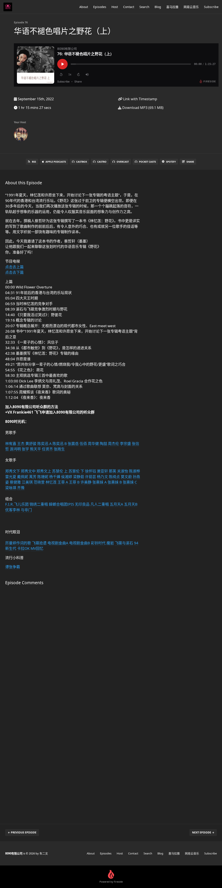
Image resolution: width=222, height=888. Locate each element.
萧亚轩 (102, 471)
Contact (128, 7)
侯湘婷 (66, 476)
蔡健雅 (15, 482)
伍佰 (83, 443)
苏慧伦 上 (60, 471)
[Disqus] (72, 646)
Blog (158, 7)
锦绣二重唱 (38, 504)
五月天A (116, 504)
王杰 (20, 443)
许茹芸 (90, 476)
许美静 (85, 482)
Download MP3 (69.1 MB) (142, 107)
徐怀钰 (90, 471)
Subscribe (211, 7)
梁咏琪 (10, 487)
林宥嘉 (10, 443)
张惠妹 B (115, 482)
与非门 (26, 509)
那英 (112, 471)
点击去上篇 (14, 266)
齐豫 (20, 487)
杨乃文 (102, 476)
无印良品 (82, 504)
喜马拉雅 (172, 7)
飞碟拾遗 (39, 542)
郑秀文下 (12, 471)
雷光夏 (10, 476)
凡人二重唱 (99, 504)
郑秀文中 (28, 471)
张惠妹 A (99, 482)
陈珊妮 (42, 476)
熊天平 (35, 448)
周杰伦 (113, 443)
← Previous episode (22, 832)
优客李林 (12, 509)
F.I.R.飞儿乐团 (17, 504)
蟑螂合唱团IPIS (61, 504)
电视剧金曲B (79, 542)
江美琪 (27, 482)
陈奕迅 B (59, 443)
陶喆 (103, 443)
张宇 (25, 448)
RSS (34, 161)
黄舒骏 (30, 443)
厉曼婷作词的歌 (18, 542)
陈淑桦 (134, 471)
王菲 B (74, 482)
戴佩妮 (22, 476)
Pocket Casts (147, 161)
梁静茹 (78, 476)
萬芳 (32, 476)
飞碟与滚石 (124, 542)
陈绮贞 (114, 476)
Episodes (99, 7)
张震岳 (73, 443)
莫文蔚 (126, 476)
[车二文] (21, 135)
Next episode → (203, 832)
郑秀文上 (43, 471)
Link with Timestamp (139, 99)
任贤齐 (47, 448)
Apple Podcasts (56, 161)
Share (190, 161)
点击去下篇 (14, 272)
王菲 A (62, 482)
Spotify (171, 161)
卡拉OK (23, 548)
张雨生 (59, 448)
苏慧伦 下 (76, 471)
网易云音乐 (191, 7)
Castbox (81, 161)
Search (144, 7)
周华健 (93, 443)
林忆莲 (51, 482)
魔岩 (110, 542)
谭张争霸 (12, 566)
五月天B (130, 504)
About (83, 7)
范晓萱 (39, 482)
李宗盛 (125, 443)
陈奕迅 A (44, 443)
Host (114, 7)
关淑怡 (122, 471)
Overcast (123, 161)
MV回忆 (37, 548)
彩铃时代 (98, 542)
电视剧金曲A (57, 542)
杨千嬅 (54, 476)
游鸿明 (15, 448)
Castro (101, 161)
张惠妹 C (130, 482)
